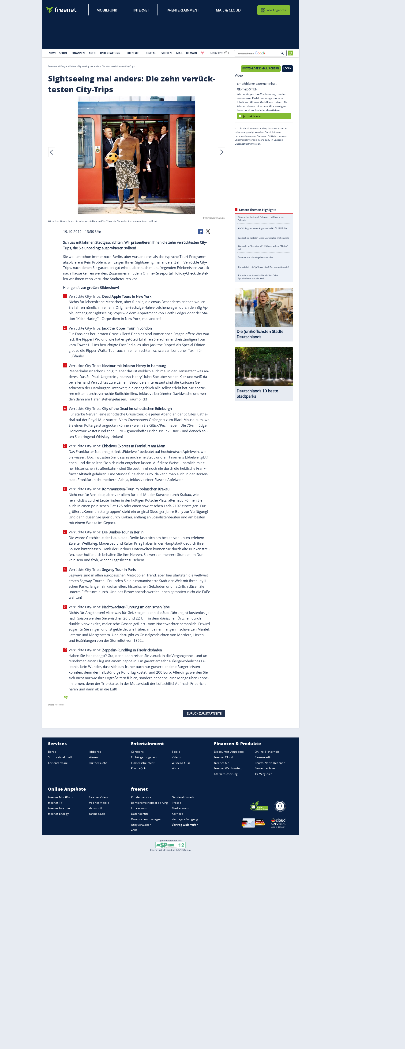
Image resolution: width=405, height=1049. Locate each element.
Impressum (139, 808)
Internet (141, 10)
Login (287, 68)
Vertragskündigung (185, 819)
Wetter (93, 757)
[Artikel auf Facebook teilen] (201, 231)
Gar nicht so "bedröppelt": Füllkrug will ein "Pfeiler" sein (263, 248)
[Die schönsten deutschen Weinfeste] (136, 156)
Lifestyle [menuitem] (133, 53)
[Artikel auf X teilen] (208, 231)
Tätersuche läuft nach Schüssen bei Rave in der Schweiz (261, 219)
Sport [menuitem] (63, 53)
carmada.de (97, 813)
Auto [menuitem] (92, 53)
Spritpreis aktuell (60, 757)
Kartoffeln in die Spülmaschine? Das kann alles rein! (263, 267)
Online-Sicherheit (267, 751)
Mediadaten (180, 808)
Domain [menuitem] (191, 53)
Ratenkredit (263, 757)
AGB (134, 830)
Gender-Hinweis (183, 797)
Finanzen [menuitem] (78, 53)
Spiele (176, 751)
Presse (176, 802)
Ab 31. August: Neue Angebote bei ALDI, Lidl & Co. (262, 228)
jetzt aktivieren (252, 116)
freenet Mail (222, 762)
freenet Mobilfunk (60, 797)
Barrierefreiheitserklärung (149, 802)
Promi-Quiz (138, 768)
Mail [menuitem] (179, 53)
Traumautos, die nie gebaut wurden (256, 257)
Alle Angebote (276, 10)
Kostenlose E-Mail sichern (260, 68)
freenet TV (55, 802)
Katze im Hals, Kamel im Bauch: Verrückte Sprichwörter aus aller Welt (258, 277)
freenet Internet (59, 808)
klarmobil (95, 808)
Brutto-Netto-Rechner (270, 762)
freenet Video (98, 797)
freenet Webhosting (227, 768)
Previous (51, 152)
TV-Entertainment (182, 10)
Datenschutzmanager (146, 819)
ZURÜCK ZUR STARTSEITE (204, 713)
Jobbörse (95, 751)
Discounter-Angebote (229, 751)
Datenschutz (140, 813)
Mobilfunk (107, 10)
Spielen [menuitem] (166, 53)
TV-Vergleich (263, 773)
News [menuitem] (52, 53)
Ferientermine (58, 762)
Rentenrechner (265, 768)
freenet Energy (58, 813)
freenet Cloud (223, 757)
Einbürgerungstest (144, 757)
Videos (176, 757)
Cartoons (137, 751)
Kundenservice (141, 797)
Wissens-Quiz (181, 762)
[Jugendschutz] (170, 845)
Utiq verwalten (141, 824)
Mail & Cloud (228, 10)
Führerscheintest (143, 762)
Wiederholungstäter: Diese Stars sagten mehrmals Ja (263, 237)
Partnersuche (98, 762)
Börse (52, 751)
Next (221, 152)
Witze (176, 768)
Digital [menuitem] (151, 53)
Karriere (177, 813)
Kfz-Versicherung (226, 773)
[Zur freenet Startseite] (61, 10)
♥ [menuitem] (202, 53)
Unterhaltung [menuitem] (110, 53)
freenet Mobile (99, 802)
